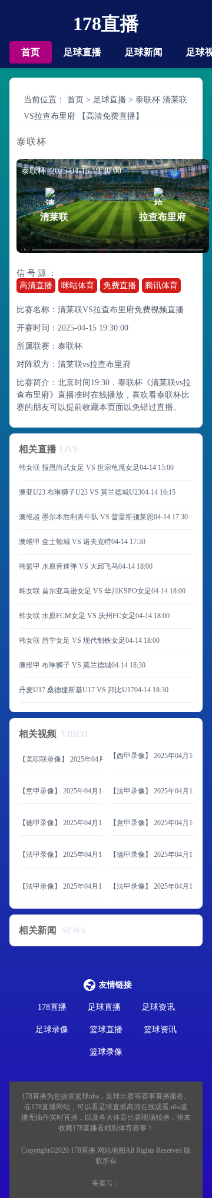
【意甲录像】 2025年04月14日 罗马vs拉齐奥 (60, 791)
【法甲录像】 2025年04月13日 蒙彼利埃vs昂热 (60, 854)
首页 (30, 52)
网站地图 (111, 1150)
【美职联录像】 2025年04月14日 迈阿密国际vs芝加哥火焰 (60, 759)
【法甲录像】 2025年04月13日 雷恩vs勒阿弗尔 (151, 791)
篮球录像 (106, 1051)
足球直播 (82, 52)
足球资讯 (158, 1007)
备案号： (106, 1183)
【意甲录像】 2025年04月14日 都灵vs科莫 (151, 823)
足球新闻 (144, 52)
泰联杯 (70, 346)
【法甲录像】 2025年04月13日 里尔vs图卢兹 (151, 886)
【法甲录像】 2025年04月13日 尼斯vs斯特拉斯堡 (60, 886)
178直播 (106, 23)
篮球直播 (106, 1029)
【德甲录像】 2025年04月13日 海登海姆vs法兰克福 (60, 823)
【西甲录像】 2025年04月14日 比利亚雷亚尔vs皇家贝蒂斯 (151, 756)
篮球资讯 (160, 1029)
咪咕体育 (77, 285)
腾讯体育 (161, 285)
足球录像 (51, 1029)
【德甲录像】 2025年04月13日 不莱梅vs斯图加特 (151, 854)
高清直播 (35, 285)
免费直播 (119, 285)
